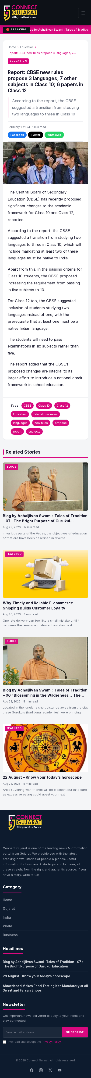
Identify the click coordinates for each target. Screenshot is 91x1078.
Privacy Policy (52, 1041)
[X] (50, 1070)
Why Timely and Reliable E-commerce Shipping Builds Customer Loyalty (38, 605)
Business (10, 935)
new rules (41, 423)
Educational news (46, 414)
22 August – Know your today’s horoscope (42, 777)
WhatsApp (54, 134)
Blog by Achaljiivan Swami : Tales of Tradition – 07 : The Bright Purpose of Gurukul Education (45, 520)
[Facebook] (31, 1070)
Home (12, 47)
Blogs (11, 466)
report (17, 431)
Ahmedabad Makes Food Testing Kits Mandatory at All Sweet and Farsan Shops (45, 988)
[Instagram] (41, 1070)
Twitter (35, 134)
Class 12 (62, 405)
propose (61, 423)
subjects (34, 431)
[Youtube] (59, 1070)
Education (27, 47)
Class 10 (44, 405)
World (7, 926)
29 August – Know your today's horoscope (36, 976)
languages (20, 423)
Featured (14, 553)
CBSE (27, 405)
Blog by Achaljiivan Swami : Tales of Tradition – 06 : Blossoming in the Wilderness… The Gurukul (45, 695)
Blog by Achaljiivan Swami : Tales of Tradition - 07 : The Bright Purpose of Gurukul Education (43, 964)
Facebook (17, 134)
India (7, 917)
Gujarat (9, 908)
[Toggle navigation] (83, 13)
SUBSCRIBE (75, 1032)
